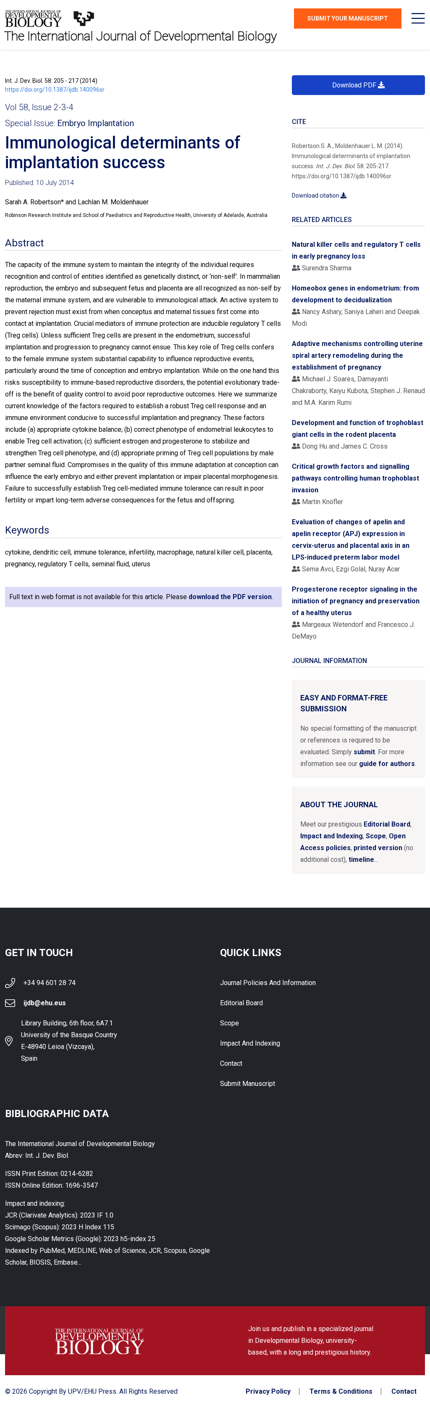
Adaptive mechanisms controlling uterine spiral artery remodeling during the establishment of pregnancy (357, 355)
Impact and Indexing (331, 836)
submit (364, 752)
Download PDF (355, 85)
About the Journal (339, 804)
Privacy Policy (268, 1391)
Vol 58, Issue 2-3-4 (39, 107)
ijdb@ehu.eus (45, 1003)
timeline (361, 860)
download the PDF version (230, 597)
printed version (378, 848)
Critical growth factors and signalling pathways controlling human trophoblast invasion (355, 478)
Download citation (316, 195)
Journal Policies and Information (268, 983)
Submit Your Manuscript (347, 18)
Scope (376, 836)
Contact (231, 1063)
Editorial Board (387, 824)
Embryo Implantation (95, 123)
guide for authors (387, 764)
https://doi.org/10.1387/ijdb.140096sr (55, 89)
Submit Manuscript (247, 1084)
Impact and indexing (250, 1043)
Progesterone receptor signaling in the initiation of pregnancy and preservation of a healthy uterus (356, 601)
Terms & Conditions (340, 1391)
